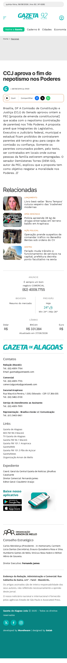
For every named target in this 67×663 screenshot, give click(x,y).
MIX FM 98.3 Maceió (13, 432)
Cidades (47, 29)
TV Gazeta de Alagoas (14, 436)
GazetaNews (9, 453)
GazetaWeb (9, 446)
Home (5, 39)
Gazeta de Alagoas (12, 429)
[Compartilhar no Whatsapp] (48, 98)
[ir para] (39, 501)
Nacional (15, 39)
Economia (60, 29)
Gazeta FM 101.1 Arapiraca (17, 443)
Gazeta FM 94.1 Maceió (15, 439)
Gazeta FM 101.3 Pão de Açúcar (19, 450)
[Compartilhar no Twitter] (42, 98)
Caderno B (33, 29)
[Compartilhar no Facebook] (37, 98)
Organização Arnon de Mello (18, 457)
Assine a (13, 29)
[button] (61, 18)
